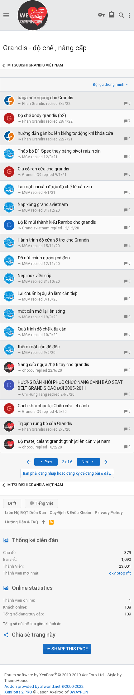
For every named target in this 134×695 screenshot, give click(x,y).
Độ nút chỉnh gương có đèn (44, 257)
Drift (12, 503)
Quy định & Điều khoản (70, 512)
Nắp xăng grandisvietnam (43, 204)
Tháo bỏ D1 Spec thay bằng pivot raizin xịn (59, 151)
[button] (6, 15)
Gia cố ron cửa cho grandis (43, 168)
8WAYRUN (78, 692)
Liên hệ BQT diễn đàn (25, 512)
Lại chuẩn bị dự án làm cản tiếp (48, 293)
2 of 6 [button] (67, 461)
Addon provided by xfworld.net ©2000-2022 (44, 686)
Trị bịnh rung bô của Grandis (45, 423)
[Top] (43, 522)
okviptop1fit (120, 573)
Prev (48, 461)
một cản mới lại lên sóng (41, 311)
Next (86, 461)
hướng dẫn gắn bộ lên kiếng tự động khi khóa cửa (65, 133)
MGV (26, 157)
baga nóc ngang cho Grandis (45, 97)
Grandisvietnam (36, 228)
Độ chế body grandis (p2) (42, 115)
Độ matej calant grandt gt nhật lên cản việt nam (64, 441)
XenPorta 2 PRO (18, 692)
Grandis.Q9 (31, 175)
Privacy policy (108, 512)
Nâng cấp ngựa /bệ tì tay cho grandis (53, 364)
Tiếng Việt (43, 503)
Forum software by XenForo (54, 675)
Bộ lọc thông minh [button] (108, 84)
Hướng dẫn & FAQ (21, 522)
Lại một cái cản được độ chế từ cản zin (55, 186)
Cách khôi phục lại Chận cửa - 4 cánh (53, 405)
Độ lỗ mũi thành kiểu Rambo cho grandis (57, 222)
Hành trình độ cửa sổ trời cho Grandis (53, 239)
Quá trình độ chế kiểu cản (42, 328)
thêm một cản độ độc (39, 346)
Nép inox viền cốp (34, 275)
